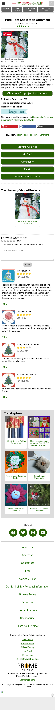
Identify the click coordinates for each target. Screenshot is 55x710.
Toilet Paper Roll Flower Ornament (33, 135)
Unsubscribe (27, 618)
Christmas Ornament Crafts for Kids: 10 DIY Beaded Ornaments (39, 443)
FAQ (27, 570)
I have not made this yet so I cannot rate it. (24, 244)
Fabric (27, 169)
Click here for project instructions (27, 93)
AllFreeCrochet (27, 643)
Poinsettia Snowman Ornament (16, 510)
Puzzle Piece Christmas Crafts (16, 477)
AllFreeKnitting (27, 647)
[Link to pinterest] (33, 533)
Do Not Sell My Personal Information (27, 586)
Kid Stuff (27, 154)
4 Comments (32, 26)
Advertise (27, 555)
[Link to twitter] (23, 533)
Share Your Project (28, 626)
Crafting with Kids (27, 146)
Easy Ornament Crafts (27, 176)
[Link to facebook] (13, 533)
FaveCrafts (27, 639)
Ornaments (27, 161)
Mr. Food (27, 651)
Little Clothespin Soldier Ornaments (16, 442)
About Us (27, 547)
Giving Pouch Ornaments (39, 477)
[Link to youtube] (43, 533)
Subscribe (27, 602)
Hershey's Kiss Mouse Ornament (39, 510)
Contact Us (27, 562)
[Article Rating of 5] (21, 26)
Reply (4, 303)
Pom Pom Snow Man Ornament (27, 222)
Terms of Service (27, 610)
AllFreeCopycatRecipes (28, 659)
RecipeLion (27, 655)
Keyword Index (27, 578)
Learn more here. (27, 680)
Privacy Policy (27, 594)
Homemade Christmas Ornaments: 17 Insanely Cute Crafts (27, 118)
